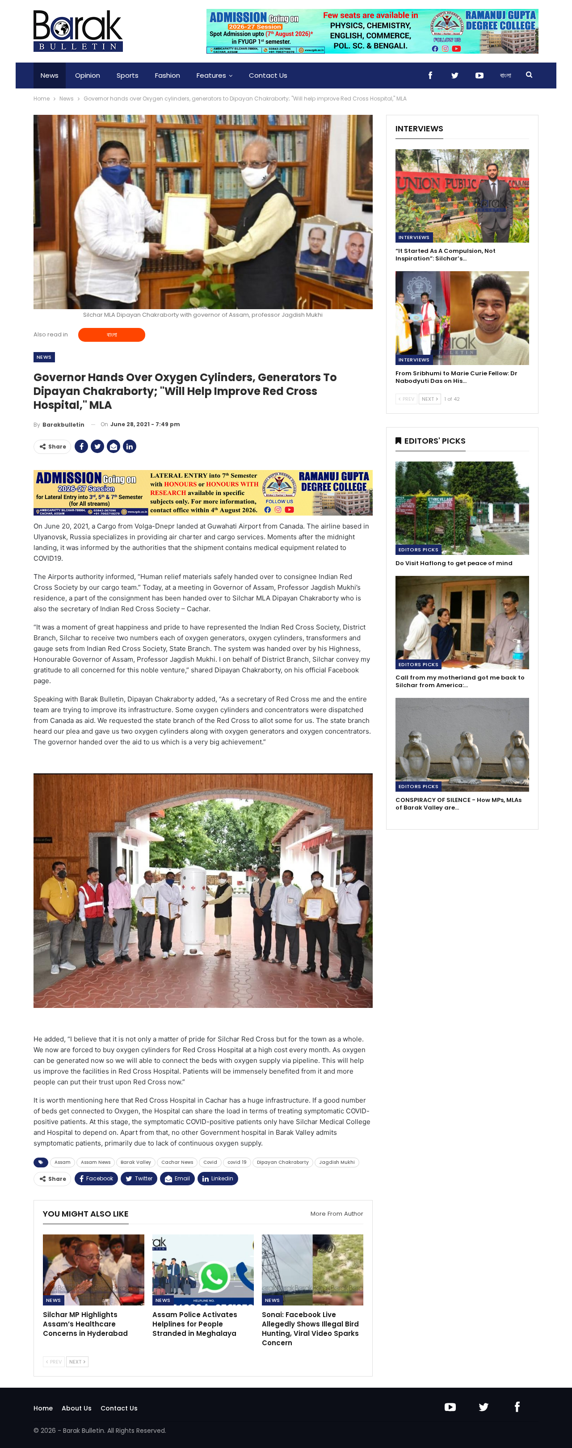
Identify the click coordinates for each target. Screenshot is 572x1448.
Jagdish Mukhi (337, 1162)
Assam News (95, 1162)
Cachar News (177, 1162)
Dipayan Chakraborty (283, 1162)
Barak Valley (136, 1162)
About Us (77, 1408)
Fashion (167, 75)
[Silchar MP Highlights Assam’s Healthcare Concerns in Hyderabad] (93, 1269)
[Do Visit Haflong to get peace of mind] (462, 508)
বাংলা (505, 75)
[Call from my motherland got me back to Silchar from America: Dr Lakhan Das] (462, 622)
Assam (63, 1162)
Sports (128, 75)
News (50, 75)
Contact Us (268, 75)
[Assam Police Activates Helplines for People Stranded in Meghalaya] (203, 1269)
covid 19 (237, 1162)
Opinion (87, 75)
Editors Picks (418, 549)
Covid (210, 1162)
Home (43, 1408)
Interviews (414, 237)
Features (211, 75)
